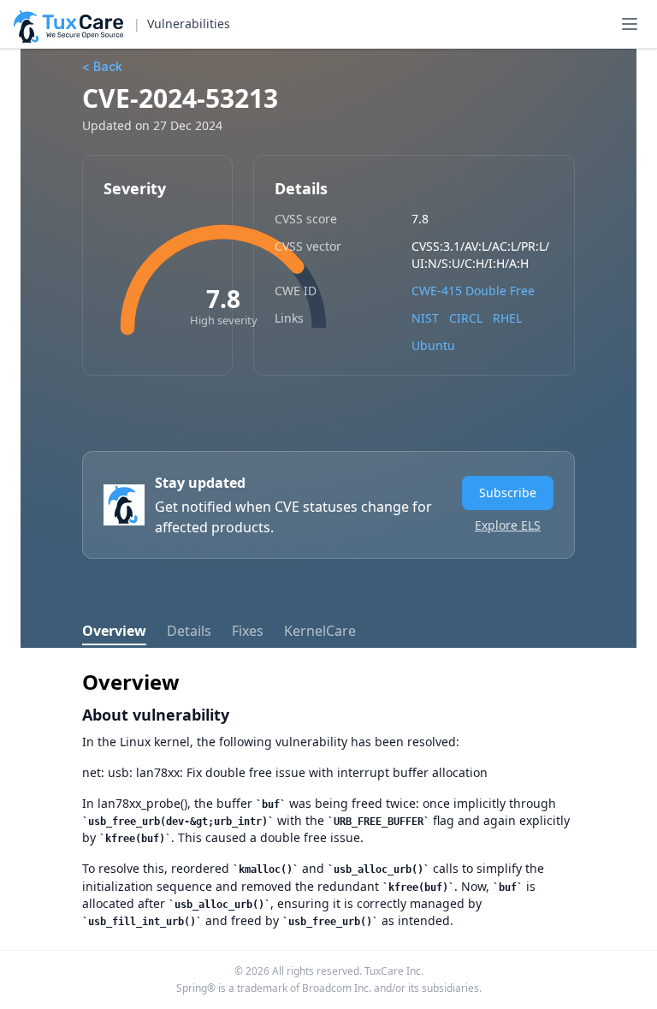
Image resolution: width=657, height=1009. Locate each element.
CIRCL (465, 318)
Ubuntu (433, 345)
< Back (102, 66)
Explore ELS (508, 525)
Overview (114, 630)
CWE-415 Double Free (473, 290)
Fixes (247, 630)
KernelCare (320, 630)
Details (189, 630)
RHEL (507, 318)
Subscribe (507, 492)
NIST (425, 318)
